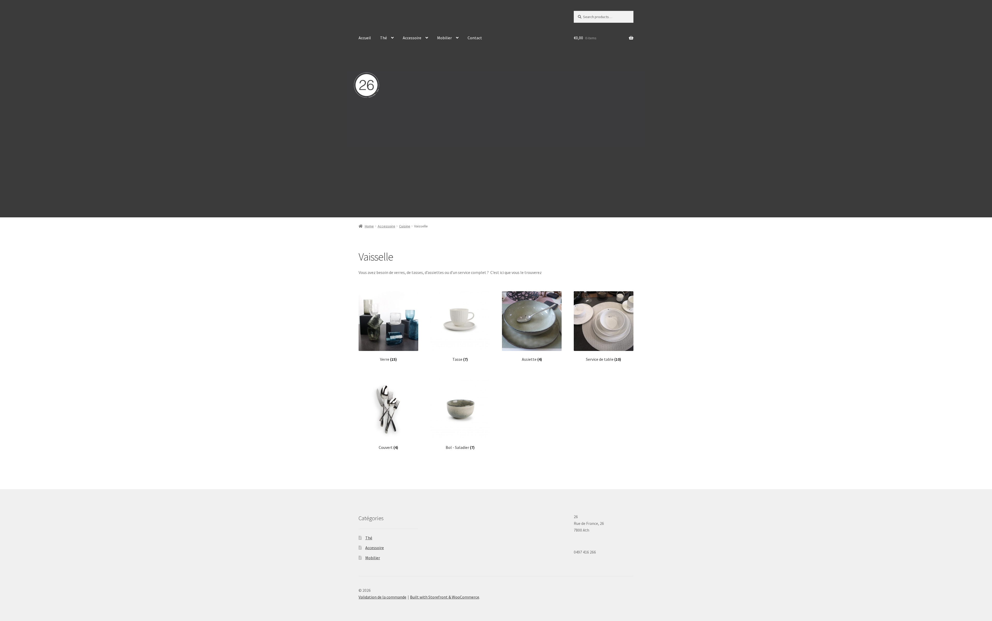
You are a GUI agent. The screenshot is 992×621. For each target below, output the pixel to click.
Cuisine (404, 226)
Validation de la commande (382, 597)
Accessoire (412, 37)
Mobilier (444, 37)
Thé (383, 37)
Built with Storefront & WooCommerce (444, 597)
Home (369, 226)
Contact (475, 37)
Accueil (365, 37)
